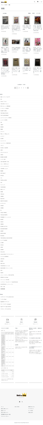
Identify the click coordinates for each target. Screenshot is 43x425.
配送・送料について (4, 408)
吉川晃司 (2, 138)
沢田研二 (2, 154)
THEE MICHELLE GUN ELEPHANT (6, 238)
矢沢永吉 (2, 244)
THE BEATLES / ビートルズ (5, 265)
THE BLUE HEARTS (4, 214)
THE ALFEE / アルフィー (5, 103)
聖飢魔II (2, 170)
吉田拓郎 (2, 249)
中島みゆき (2, 194)
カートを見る (30, 410)
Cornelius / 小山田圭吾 (4, 147)
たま (1, 177)
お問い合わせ (30, 412)
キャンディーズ (3, 140)
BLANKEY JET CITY (4, 226)
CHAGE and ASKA (4, 180)
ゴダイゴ (2, 145)
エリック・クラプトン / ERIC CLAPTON (7, 275)
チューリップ (3, 184)
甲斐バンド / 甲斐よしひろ (5, 133)
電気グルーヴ (3, 189)
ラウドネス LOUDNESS (4, 256)
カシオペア (2, 136)
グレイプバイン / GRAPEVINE (6, 143)
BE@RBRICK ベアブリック (5, 301)
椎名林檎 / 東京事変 (4, 157)
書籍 (9, 4)
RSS (15, 406)
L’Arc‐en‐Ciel (3, 251)
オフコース (2, 131)
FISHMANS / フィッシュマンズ (6, 217)
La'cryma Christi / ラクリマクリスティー (7, 254)
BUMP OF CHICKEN (4, 200)
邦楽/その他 (2, 263)
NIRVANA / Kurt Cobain (4, 277)
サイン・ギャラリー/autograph (6, 304)
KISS (1, 270)
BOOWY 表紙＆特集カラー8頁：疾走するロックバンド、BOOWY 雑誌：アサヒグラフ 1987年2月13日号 (37, 28)
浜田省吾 (2, 205)
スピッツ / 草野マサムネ (5, 163)
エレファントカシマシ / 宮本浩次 (6, 117)
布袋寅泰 (2, 224)
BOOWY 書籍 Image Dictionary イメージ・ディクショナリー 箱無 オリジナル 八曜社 (37, 70)
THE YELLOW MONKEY (5, 115)
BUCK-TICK (2, 198)
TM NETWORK (3, 187)
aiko (1, 99)
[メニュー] (41, 1)
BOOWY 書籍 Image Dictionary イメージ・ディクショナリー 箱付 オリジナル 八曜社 (16, 70)
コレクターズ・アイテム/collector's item (7, 296)
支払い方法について (4, 412)
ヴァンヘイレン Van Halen (5, 279)
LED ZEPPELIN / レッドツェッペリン (7, 284)
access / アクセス (3, 101)
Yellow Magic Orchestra (4, 113)
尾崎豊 (2, 129)
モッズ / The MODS (4, 240)
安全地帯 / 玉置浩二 (4, 110)
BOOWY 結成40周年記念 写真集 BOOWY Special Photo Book (16, 48)
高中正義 (2, 175)
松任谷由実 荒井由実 (4, 228)
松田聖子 (2, 231)
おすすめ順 (38, 13)
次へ (28, 88)
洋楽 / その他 (3, 286)
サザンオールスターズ (4, 152)
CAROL (2, 247)
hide (1, 122)
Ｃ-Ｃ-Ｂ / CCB (3, 159)
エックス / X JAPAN (4, 120)
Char (1, 182)
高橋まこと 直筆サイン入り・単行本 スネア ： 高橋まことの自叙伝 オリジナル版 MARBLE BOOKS (5, 50)
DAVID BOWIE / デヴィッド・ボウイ (7, 268)
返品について (3, 410)
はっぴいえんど (3, 203)
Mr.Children (2, 235)
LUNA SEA (2, 258)
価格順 (33, 13)
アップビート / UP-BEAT (5, 108)
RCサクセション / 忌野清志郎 (5, 106)
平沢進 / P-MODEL (4, 212)
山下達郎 (2, 242)
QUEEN (2, 272)
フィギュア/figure (3, 299)
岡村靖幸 (2, 126)
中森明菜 (2, 196)
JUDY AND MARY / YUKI (5, 161)
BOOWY (6, 4)
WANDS (2, 261)
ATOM (18, 406)
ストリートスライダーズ (5, 166)
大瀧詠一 (2, 124)
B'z (1, 210)
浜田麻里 (2, 207)
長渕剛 (2, 191)
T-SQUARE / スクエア (4, 168)
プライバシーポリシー (5, 416)
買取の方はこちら (31, 406)
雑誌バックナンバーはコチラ (5, 96)
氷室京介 (2, 221)
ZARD (2, 150)
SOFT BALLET (3, 173)
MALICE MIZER (3, 233)
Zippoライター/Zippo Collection (6, 306)
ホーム (2, 4)
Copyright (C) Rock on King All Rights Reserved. (21, 422)
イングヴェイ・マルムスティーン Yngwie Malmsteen (9, 281)
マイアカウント (31, 408)
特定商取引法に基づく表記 (6, 414)
